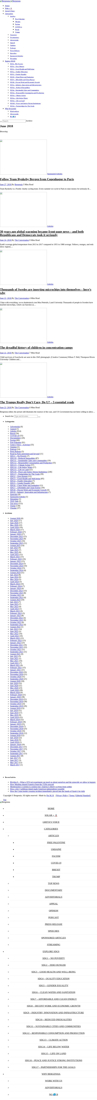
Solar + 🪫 (8, 8)
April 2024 (14, 582)
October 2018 (15, 731)
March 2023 (15, 611)
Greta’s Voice (10, 11)
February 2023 (16, 613)
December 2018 (16, 726)
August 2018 (15, 735)
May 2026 (14, 525)
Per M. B (50, 795)
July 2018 (14, 738)
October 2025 (15, 541)
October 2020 (15, 677)
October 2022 (15, 622)
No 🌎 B (13, 116)
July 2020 (14, 683)
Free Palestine (20, 19)
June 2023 (14, 604)
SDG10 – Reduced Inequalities (20, 87)
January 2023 (15, 616)
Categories (9, 14)
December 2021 (16, 645)
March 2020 (15, 692)
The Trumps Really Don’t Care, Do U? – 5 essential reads (37, 402)
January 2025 (15, 561)
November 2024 (16, 566)
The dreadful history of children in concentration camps (36, 347)
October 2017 (15, 751)
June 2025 (14, 550)
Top (4, 800)
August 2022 (15, 627)
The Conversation (22, 240)
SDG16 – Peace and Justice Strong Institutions (25, 103)
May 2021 (14, 661)
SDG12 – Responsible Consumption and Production (27, 93)
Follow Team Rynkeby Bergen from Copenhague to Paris (37, 179)
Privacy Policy (62, 795)
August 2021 (15, 654)
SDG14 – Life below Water (19, 98)
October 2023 (15, 595)
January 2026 (15, 534)
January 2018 (15, 744)
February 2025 (16, 559)
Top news (13, 35)
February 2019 (16, 722)
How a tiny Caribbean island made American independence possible (37, 789)
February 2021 (16, 668)
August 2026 (15, 518)
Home (7, 6)
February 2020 (16, 695)
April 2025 (14, 554)
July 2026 (14, 521)
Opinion (12, 45)
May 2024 (14, 579)
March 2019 (15, 720)
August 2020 (15, 681)
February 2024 (16, 586)
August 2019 (15, 708)
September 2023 (16, 597)
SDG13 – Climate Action (18, 95)
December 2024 (16, 564)
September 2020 (16, 679)
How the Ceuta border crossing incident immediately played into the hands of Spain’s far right (47, 791)
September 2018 (16, 733)
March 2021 (15, 665)
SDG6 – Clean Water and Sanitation (22, 77)
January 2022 (15, 643)
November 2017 (16, 749)
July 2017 (14, 758)
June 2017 (14, 760)
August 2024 (15, 573)
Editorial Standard (83, 795)
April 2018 (14, 742)
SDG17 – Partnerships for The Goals (22, 106)
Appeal (12, 43)
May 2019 (14, 715)
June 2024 (14, 577)
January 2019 (15, 724)
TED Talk (14, 501)
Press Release (15, 51)
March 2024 (15, 584)
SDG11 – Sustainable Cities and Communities (24, 90)
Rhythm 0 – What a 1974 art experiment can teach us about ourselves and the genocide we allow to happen (52, 782)
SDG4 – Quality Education (19, 72)
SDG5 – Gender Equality (18, 74)
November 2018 (16, 729)
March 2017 (15, 765)
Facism (17, 24)
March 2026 (15, 530)
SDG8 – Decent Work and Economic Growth (25, 82)
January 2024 (15, 588)
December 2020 (16, 672)
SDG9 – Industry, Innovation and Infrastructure (25, 85)
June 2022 (14, 631)
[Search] (1, 121)
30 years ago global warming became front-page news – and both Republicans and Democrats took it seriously (42, 233)
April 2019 (14, 717)
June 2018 (14, 740)
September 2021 (16, 652)
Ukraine (17, 21)
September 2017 (16, 753)
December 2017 (16, 747)
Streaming (13, 58)
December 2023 (16, 591)
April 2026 (14, 527)
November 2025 (16, 539)
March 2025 (15, 557)
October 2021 (15, 649)
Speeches (13, 53)
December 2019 (16, 699)
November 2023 (16, 593)
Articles (12, 16)
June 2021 (14, 658)
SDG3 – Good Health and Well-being (22, 69)
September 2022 (16, 625)
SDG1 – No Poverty (16, 64)
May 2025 (14, 552)
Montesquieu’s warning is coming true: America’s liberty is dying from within (41, 787)
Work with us (14, 111)
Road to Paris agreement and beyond (24, 454)
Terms (72, 795)
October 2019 (15, 704)
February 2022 (16, 640)
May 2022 (14, 634)
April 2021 (14, 663)
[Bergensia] (10, 1)
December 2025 (16, 536)
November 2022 (16, 620)
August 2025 (15, 545)
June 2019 (14, 713)
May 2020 (14, 688)
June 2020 (14, 686)
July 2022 (14, 629)
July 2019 (14, 711)
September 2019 (16, 706)
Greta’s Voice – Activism (20, 445)
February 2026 (16, 532)
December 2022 (16, 618)
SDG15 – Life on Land (17, 101)
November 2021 (16, 647)
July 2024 (14, 575)
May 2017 (14, 763)
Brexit (17, 29)
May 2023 (14, 606)
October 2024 (15, 568)
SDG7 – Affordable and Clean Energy (22, 80)
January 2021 (15, 670)
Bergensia (19, 184)
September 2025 (16, 543)
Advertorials (14, 40)
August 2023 (15, 600)
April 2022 (14, 636)
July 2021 (14, 656)
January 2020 (15, 697)
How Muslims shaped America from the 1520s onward (32, 784)
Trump (17, 32)
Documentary (14, 37)
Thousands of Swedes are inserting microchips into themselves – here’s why (45, 291)
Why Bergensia (10, 109)
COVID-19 (18, 27)
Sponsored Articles (16, 56)
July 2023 (14, 602)
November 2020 (16, 674)
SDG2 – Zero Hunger (17, 66)
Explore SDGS (10, 61)
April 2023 (14, 609)
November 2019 (16, 701)
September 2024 (16, 570)
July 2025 (14, 548)
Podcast (13, 48)
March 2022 (15, 638)
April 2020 (14, 690)
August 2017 (15, 756)
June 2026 (14, 523)
